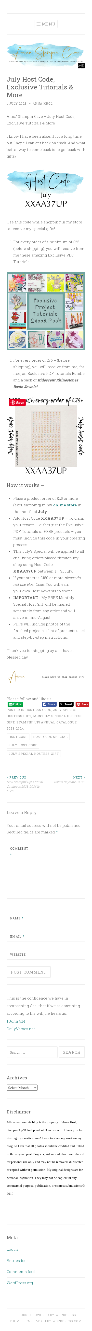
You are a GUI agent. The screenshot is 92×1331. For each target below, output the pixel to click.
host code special (50, 737)
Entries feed (18, 1260)
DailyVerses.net (21, 1028)
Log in (12, 1249)
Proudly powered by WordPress (46, 1315)
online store (65, 504)
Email (17, 936)
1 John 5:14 (16, 1021)
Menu (49, 23)
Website (18, 954)
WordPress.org (20, 1282)
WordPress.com (67, 1321)
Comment (19, 851)
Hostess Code (38, 710)
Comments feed (21, 1271)
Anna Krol (43, 103)
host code (18, 737)
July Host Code (23, 745)
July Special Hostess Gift (34, 754)
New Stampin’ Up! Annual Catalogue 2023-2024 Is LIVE (25, 784)
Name (16, 918)
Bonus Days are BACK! (69, 779)
